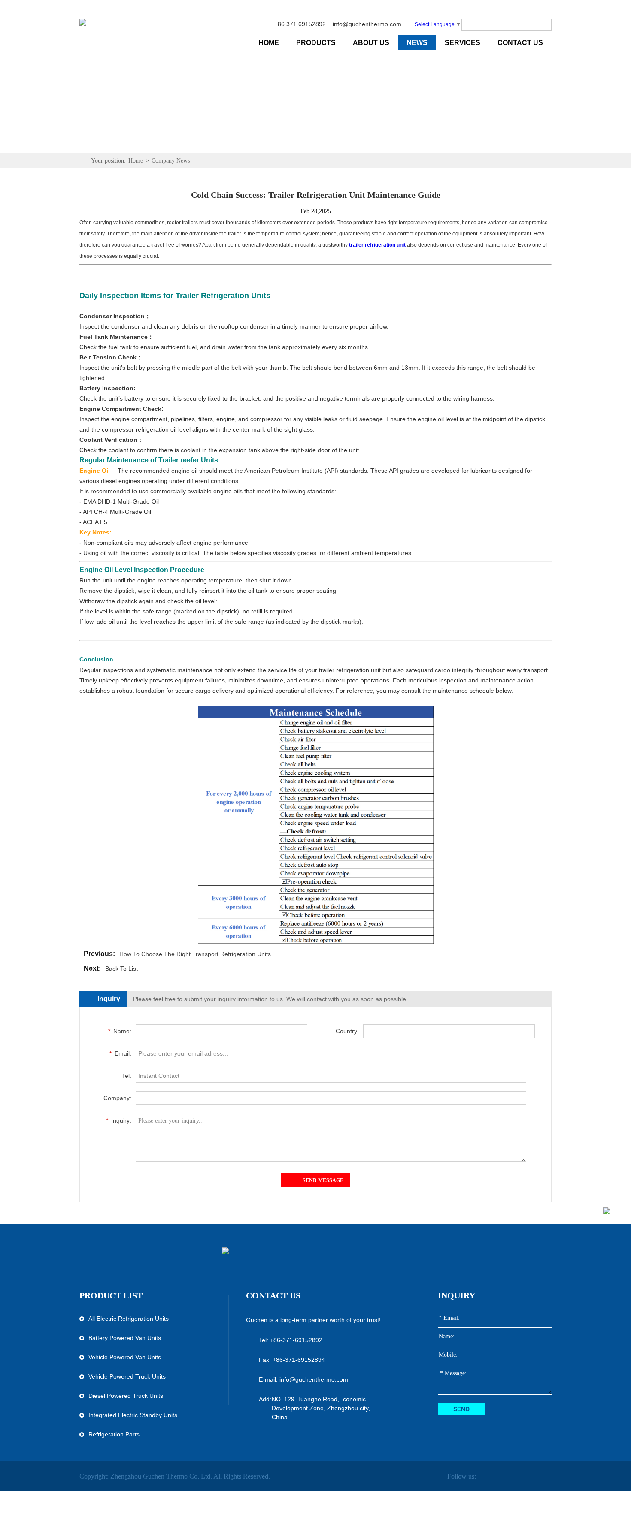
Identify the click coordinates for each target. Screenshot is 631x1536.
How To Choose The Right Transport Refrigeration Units (195, 954)
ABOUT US (371, 42)
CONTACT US (520, 42)
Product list (111, 1295)
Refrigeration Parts (114, 1434)
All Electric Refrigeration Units (128, 1318)
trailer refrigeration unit (377, 245)
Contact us (273, 1295)
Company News (171, 160)
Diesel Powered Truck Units (125, 1395)
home (268, 42)
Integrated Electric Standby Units (132, 1415)
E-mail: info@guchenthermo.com (303, 1379)
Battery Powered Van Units (124, 1337)
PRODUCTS (316, 42)
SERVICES (462, 42)
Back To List (121, 968)
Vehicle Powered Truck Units (127, 1376)
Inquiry (456, 1295)
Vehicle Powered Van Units (124, 1357)
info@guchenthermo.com (367, 24)
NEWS (417, 42)
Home (135, 160)
